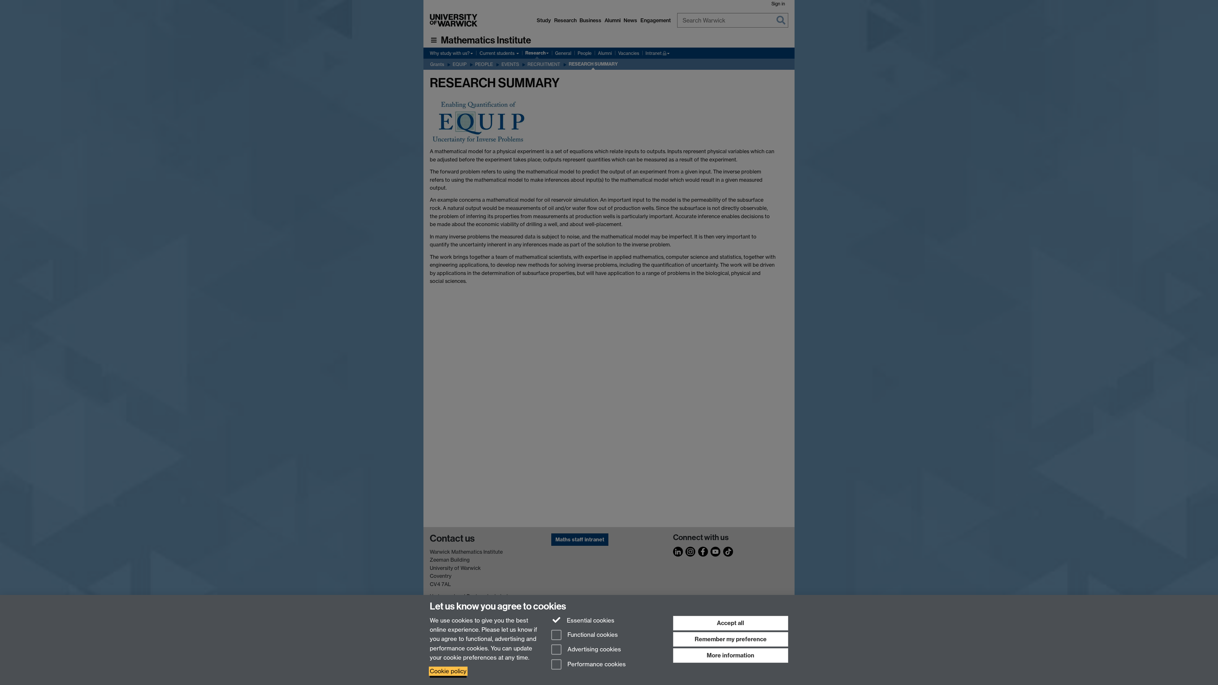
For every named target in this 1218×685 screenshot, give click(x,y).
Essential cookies (589, 620)
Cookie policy (448, 671)
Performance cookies (596, 664)
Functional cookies (592, 634)
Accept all (730, 623)
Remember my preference (731, 639)
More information (730, 655)
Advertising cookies (593, 649)
